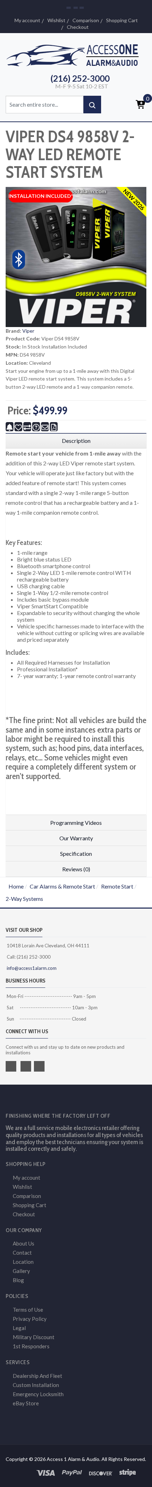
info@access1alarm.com (31, 968)
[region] (76, 440)
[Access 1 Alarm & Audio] (76, 54)
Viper (28, 331)
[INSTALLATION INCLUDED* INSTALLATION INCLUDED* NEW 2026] (76, 256)
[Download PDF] (54, 426)
